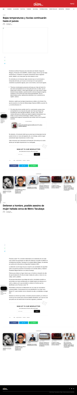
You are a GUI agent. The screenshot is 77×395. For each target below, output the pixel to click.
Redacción (9, 23)
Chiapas (19, 123)
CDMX (14, 160)
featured (24, 160)
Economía (28, 185)
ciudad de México (19, 160)
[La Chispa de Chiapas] (38, 4)
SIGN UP (37, 154)
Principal (28, 160)
